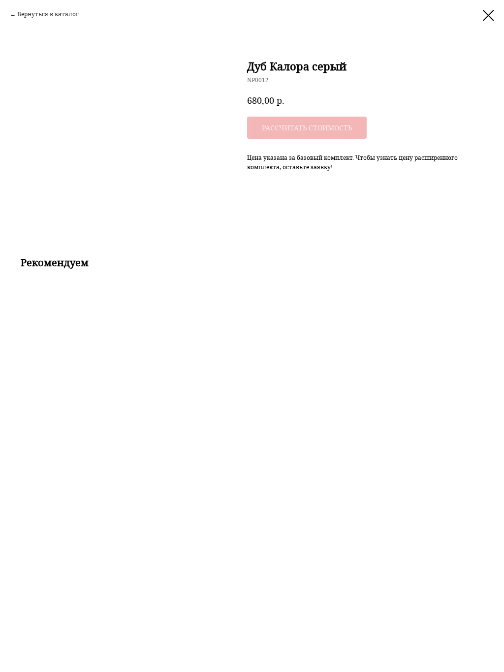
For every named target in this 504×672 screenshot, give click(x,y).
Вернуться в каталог (48, 14)
